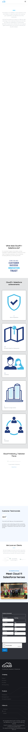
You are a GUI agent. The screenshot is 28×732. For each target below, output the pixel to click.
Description (4, 635)
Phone (15, 631)
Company (4, 631)
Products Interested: (7, 613)
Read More (14, 467)
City (15, 622)
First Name (4, 618)
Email (3, 626)
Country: (16, 618)
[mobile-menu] (25, 1)
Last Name (4, 622)
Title (15, 627)
